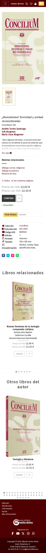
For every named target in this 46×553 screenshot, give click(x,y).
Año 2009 (23, 229)
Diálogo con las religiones (13, 168)
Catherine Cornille (23, 335)
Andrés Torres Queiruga (14, 128)
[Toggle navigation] (5, 3)
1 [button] (16, 371)
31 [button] (17, 497)
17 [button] (6, 495)
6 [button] (29, 371)
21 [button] (17, 495)
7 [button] (20, 492)
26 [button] (31, 495)
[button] (27, 4)
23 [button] (23, 495)
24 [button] (25, 495)
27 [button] (33, 495)
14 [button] (39, 492)
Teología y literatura (23, 459)
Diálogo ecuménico (10, 171)
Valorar (22, 215)
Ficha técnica (10, 215)
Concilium (23, 226)
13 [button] (36, 492)
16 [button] (4, 495)
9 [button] (25, 492)
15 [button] (41, 492)
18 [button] (9, 495)
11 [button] (31, 492)
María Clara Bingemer (13, 134)
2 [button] (19, 371)
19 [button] (12, 495)
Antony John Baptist (23, 332)
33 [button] (23, 497)
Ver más (6, 153)
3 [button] (21, 371)
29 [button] (39, 495)
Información (7, 509)
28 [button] (36, 495)
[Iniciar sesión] (35, 4)
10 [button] (28, 492)
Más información (9, 514)
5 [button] (27, 371)
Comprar (8, 198)
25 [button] (28, 495)
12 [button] (33, 492)
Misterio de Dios (9, 174)
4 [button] (24, 371)
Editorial (5, 503)
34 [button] (25, 497)
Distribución (7, 506)
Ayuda (4, 511)
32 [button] (20, 497)
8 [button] (23, 492)
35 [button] (28, 497)
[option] (23, 48)
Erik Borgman (9, 131)
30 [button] (41, 495)
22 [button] (20, 495)
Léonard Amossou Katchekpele (23, 338)
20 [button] (14, 495)
